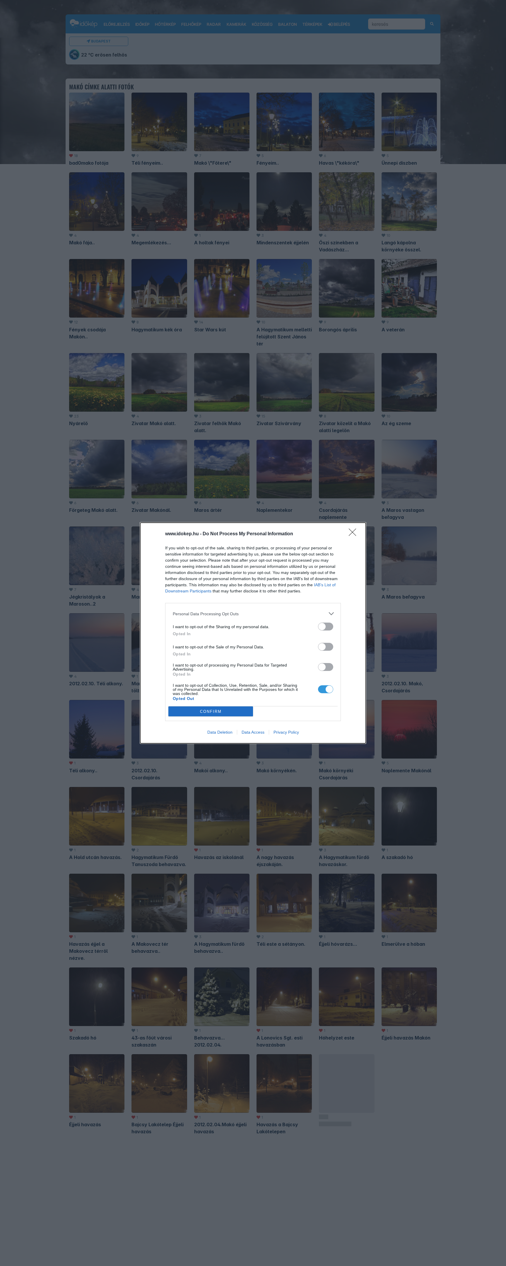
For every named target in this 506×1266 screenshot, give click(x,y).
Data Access (253, 732)
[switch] (325, 627)
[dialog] (253, 633)
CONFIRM (211, 711)
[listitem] (253, 614)
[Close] (354, 534)
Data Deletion (220, 732)
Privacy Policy (286, 732)
